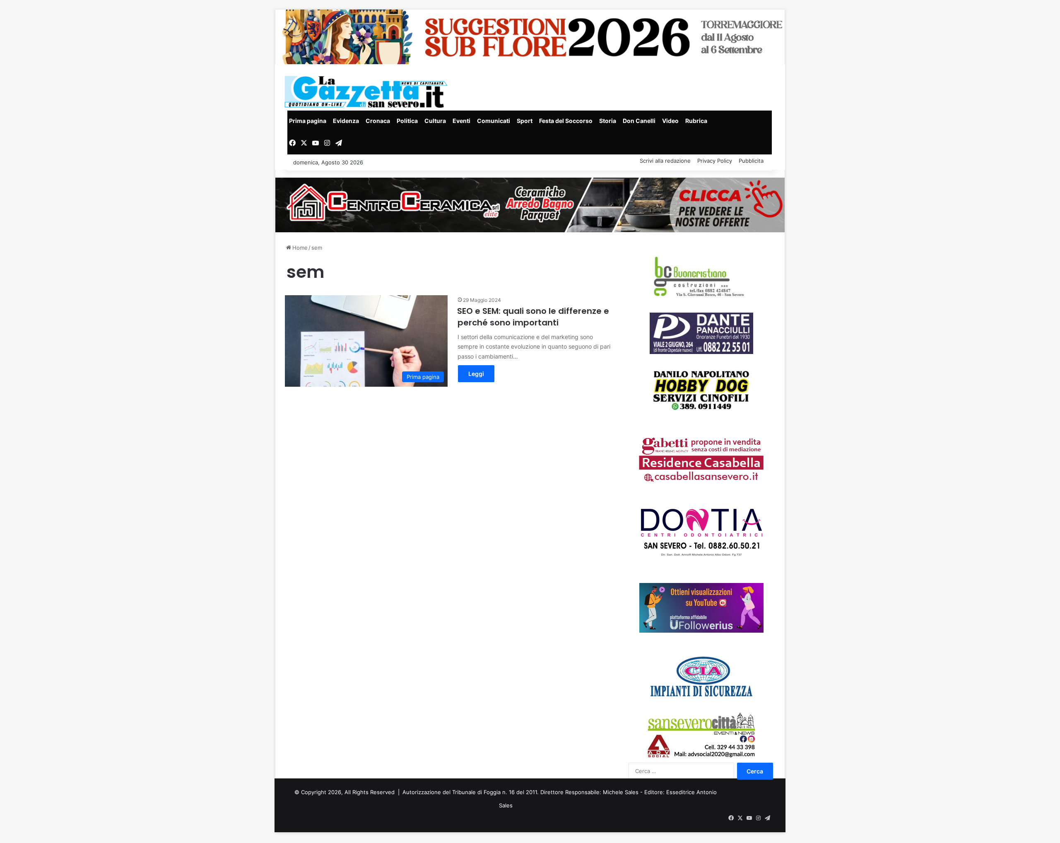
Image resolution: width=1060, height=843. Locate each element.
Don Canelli (639, 120)
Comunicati (493, 120)
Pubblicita (751, 160)
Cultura (435, 120)
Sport (524, 120)
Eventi (461, 120)
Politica (407, 120)
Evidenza (346, 120)
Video (670, 120)
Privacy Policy (714, 160)
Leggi (476, 373)
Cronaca (378, 120)
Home (299, 247)
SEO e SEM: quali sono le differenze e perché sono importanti (533, 316)
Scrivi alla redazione (665, 160)
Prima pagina (307, 120)
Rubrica (696, 120)
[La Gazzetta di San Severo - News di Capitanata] (367, 91)
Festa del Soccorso (566, 120)
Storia (607, 120)
